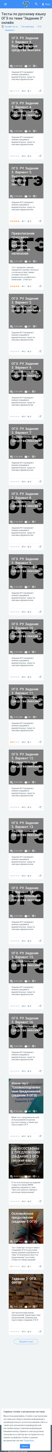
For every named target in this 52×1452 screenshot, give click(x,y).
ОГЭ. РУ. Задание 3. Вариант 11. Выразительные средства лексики (26, 695)
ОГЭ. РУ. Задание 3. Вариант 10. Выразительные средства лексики (26, 630)
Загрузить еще (26, 1341)
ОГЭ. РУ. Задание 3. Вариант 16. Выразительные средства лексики (26, 1024)
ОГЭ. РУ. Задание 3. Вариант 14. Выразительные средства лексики (26, 894)
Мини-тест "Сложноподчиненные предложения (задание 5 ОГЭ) (26, 1089)
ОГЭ (39, 27)
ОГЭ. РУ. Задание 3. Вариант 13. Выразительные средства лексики (26, 829)
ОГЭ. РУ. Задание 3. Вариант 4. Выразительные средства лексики (26, 109)
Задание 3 (10, 30)
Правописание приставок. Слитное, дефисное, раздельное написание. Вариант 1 (23, 245)
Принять (25, 1446)
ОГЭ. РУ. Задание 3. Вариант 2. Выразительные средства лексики (26, 304)
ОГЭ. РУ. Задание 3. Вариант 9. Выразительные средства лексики (26, 565)
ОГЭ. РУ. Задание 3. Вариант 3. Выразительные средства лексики (26, 44)
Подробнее (29, 1440)
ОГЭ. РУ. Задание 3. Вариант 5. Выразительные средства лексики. (25, 176)
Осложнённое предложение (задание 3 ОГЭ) (24, 1218)
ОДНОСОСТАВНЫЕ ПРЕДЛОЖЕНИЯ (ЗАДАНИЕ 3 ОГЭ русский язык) (26, 1154)
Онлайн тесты (11, 27)
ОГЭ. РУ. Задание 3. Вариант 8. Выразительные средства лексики (26, 500)
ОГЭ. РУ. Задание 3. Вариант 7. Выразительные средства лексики (26, 435)
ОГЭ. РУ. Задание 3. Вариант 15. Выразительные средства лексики (26, 959)
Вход (47, 4)
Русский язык (27, 27)
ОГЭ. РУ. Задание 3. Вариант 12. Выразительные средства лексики (26, 760)
